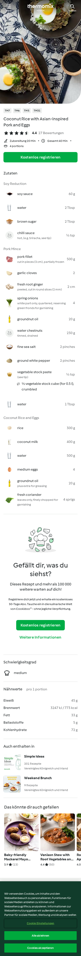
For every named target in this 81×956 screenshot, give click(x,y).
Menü (9, 10)
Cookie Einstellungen (40, 923)
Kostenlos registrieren (40, 157)
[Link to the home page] (41, 7)
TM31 (37, 110)
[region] (40, 918)
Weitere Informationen (40, 637)
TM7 (7, 110)
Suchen (72, 10)
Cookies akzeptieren (40, 948)
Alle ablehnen (40, 935)
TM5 (26, 110)
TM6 (17, 110)
